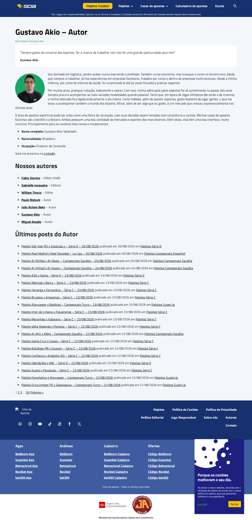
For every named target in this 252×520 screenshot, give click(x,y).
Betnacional (68, 465)
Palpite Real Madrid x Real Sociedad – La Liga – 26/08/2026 (61, 253)
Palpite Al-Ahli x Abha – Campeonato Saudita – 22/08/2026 (62, 333)
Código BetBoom (159, 454)
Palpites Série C (138, 282)
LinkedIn (49, 153)
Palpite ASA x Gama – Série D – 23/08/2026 (51, 275)
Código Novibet (158, 471)
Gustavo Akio (37, 41)
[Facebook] (69, 424)
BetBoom (66, 454)
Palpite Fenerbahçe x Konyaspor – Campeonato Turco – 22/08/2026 (67, 377)
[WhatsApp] (20, 424)
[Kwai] (60, 424)
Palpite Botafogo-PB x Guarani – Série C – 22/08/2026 (58, 348)
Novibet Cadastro (116, 471)
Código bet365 (158, 477)
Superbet (66, 459)
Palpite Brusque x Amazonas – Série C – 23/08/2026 (57, 297)
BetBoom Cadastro (117, 454)
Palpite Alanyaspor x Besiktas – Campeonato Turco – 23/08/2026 (65, 304)
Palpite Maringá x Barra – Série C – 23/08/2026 (53, 282)
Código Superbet (159, 459)
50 (28, 392)
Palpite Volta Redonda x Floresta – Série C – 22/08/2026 (59, 326)
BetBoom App (24, 454)
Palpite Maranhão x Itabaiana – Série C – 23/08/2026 (57, 319)
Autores (25, 41)
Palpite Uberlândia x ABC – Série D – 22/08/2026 (54, 363)
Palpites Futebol (97, 6)
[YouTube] (40, 424)
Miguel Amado (31, 221)
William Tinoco (31, 192)
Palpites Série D (150, 246)
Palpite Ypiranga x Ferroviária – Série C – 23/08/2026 (57, 290)
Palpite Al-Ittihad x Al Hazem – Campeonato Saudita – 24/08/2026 (66, 268)
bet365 (64, 477)
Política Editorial (152, 417)
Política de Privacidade (221, 410)
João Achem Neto (33, 207)
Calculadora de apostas (192, 6)
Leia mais (202, 504)
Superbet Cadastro (117, 459)
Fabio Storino (30, 178)
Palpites (158, 410)
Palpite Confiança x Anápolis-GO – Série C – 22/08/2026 (59, 355)
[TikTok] (50, 424)
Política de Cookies (185, 410)
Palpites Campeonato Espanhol (164, 253)
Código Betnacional (161, 465)
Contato (231, 425)
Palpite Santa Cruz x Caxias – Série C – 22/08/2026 (56, 341)
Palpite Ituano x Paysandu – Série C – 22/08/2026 (55, 370)
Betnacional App (26, 465)
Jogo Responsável (183, 417)
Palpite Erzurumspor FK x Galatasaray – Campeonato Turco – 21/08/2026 (71, 385)
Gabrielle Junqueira (34, 185)
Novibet (65, 471)
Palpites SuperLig (163, 304)
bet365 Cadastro (115, 477)
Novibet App (23, 471)
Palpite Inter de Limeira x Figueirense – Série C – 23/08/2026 (63, 312)
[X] (79, 424)
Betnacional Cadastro (118, 465)
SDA (17, 41)
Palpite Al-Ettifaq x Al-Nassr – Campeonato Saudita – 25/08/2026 (66, 260)
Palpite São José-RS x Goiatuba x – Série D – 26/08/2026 (60, 246)
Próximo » (37, 392)
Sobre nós (211, 417)
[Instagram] (30, 424)
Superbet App (24, 459)
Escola (219, 6)
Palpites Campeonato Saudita (172, 260)
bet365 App (23, 477)
